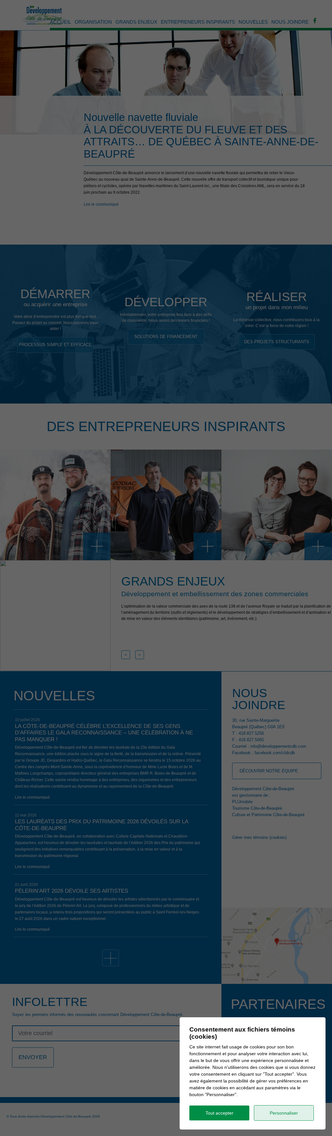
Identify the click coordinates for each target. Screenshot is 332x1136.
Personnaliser (284, 1113)
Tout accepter (219, 1113)
